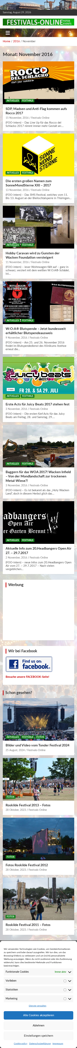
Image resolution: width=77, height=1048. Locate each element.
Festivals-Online (40, 118)
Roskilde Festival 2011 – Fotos (28, 925)
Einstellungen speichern (38, 1035)
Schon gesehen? (18, 693)
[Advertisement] (38, 613)
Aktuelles (13, 101)
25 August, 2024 (15, 750)
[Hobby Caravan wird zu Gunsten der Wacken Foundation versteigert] (38, 227)
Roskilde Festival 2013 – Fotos (28, 805)
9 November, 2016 (16, 338)
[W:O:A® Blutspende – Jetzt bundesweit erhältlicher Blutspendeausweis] (38, 302)
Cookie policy (20, 1043)
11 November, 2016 (17, 262)
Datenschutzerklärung (40, 1043)
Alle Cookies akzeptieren (38, 1015)
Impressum (58, 1043)
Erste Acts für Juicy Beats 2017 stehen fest (38, 404)
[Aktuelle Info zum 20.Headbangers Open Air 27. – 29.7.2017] (38, 522)
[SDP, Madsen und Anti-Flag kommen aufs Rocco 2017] (38, 82)
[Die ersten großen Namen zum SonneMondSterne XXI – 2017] (38, 155)
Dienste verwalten (37, 1006)
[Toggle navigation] (8, 32)
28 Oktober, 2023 (16, 810)
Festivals (27, 101)
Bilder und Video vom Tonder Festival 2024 (37, 745)
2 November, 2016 (16, 557)
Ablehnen (38, 1025)
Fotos (40, 737)
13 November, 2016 (17, 190)
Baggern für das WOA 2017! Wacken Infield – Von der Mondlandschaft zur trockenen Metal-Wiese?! (38, 477)
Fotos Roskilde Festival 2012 (27, 865)
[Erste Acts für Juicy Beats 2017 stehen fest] (38, 378)
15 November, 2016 (17, 118)
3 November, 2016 (16, 409)
